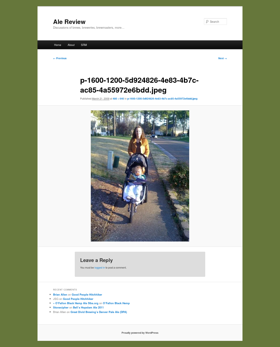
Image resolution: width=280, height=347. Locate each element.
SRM (84, 45)
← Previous (60, 58)
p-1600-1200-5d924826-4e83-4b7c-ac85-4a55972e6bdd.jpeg (162, 98)
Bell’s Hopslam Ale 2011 (88, 307)
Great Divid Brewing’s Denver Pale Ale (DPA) (99, 312)
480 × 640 (118, 98)
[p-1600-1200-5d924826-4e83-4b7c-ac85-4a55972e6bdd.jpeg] (140, 176)
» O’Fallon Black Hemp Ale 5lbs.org (75, 303)
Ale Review (69, 21)
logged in (99, 267)
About (71, 45)
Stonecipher (60, 307)
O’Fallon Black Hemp (116, 303)
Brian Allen (60, 294)
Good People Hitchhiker (87, 294)
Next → (222, 58)
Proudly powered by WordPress (140, 333)
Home (57, 45)
